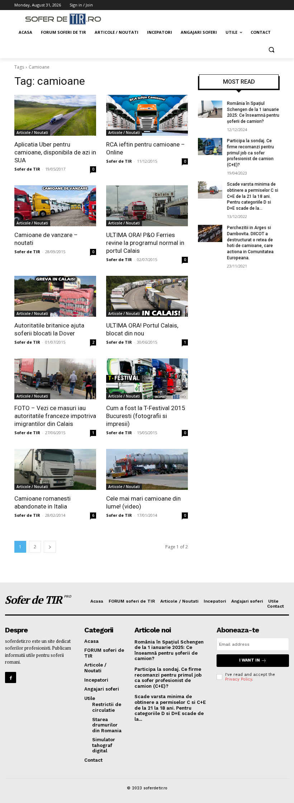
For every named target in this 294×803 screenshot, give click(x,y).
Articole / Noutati (32, 132)
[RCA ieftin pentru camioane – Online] (147, 115)
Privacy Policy (238, 679)
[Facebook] (10, 677)
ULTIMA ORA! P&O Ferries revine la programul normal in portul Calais (145, 242)
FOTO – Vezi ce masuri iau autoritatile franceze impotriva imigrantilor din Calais (55, 415)
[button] (271, 49)
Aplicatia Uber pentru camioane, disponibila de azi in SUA (55, 152)
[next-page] (50, 547)
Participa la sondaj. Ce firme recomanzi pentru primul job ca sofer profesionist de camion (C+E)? (250, 152)
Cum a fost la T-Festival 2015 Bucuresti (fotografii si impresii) (145, 415)
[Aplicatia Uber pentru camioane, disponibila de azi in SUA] (55, 115)
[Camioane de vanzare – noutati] (55, 205)
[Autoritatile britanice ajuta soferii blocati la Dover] (55, 296)
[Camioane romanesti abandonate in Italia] (55, 469)
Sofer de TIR (27, 169)
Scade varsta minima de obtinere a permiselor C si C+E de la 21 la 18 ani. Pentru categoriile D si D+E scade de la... (252, 196)
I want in (249, 660)
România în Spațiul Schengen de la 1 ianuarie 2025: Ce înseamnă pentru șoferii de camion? (169, 650)
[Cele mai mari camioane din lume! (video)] (147, 469)
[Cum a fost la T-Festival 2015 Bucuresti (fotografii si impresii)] (147, 378)
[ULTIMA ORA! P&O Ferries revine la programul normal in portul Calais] (147, 205)
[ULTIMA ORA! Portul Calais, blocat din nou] (147, 296)
